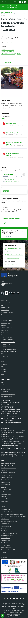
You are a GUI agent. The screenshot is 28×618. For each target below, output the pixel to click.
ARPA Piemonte (5, 519)
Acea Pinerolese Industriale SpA (9, 521)
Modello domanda (11, 123)
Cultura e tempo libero (6, 337)
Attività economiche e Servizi (8, 394)
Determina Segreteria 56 (13, 133)
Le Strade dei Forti (5, 538)
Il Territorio (3, 387)
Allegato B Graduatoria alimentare (12, 154)
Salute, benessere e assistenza (8, 349)
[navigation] (3, 6)
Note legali (3, 487)
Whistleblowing (5, 501)
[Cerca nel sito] (24, 6)
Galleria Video (4, 391)
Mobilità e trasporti (5, 347)
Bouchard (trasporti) (6, 526)
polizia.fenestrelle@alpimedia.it (13, 181)
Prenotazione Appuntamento (8, 473)
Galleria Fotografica (5, 389)
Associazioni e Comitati (6, 396)
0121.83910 (11, 179)
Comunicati (3, 369)
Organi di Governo (5, 300)
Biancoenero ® (15, 612)
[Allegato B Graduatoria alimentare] (4, 154)
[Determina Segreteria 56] (4, 133)
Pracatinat (3, 552)
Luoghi (2, 384)
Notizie (2, 367)
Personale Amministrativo (7, 312)
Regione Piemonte (5, 1)
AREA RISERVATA (14, 616)
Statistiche (3, 496)
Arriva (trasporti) (5, 524)
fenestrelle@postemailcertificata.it (12, 409)
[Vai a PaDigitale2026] (10, 293)
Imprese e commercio (6, 344)
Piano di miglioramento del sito (8, 468)
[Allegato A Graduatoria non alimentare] (4, 143)
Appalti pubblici (4, 330)
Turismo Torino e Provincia (7, 535)
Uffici (2, 305)
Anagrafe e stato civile (6, 328)
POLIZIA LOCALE (8, 174)
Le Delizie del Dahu (5, 540)
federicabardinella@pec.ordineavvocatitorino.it (14, 456)
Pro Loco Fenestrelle (6, 547)
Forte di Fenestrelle (6, 545)
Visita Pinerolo (4, 543)
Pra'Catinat (3, 528)
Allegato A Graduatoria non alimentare (14, 143)
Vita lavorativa (4, 356)
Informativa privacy (5, 484)
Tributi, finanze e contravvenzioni (9, 351)
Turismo (3, 354)
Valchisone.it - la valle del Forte (9, 550)
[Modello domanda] (4, 123)
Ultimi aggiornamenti (6, 494)
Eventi (2, 382)
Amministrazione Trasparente (8, 463)
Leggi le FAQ (4, 470)
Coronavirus (4, 371)
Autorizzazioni (4, 332)
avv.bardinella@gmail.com (10, 454)
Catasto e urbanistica (6, 335)
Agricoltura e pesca (5, 323)
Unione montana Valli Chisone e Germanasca (12, 514)
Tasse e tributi (4, 364)
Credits (2, 492)
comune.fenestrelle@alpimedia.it (12, 411)
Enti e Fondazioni (5, 310)
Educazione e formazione (7, 339)
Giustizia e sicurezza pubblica (8, 342)
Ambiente (3, 325)
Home (2, 12)
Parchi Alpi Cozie (5, 531)
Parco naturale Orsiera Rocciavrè (9, 533)
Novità (6, 12)
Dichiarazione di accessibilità (8, 465)
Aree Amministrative (6, 303)
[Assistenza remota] (15, 608)
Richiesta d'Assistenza (6, 477)
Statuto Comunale (5, 482)
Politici (2, 315)
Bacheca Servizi (5, 480)
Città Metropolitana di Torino (8, 512)
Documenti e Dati (5, 307)
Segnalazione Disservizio (7, 475)
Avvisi (10, 12)
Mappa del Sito (4, 499)
